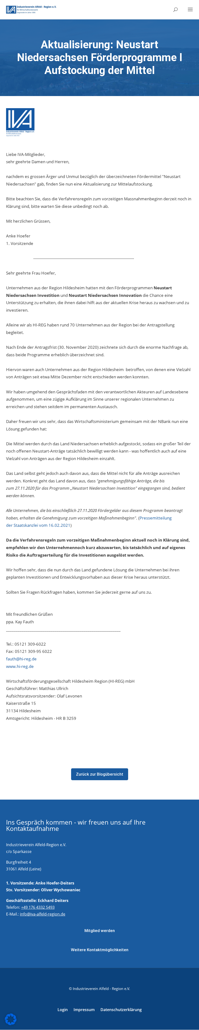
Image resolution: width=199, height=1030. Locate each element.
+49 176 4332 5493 (38, 907)
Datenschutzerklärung (121, 1009)
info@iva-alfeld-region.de (42, 914)
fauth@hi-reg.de (21, 659)
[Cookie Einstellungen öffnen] (11, 1023)
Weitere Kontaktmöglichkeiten (99, 949)
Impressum (84, 1009)
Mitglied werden (99, 930)
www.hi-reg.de (20, 666)
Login (63, 1009)
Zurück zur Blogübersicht (99, 774)
